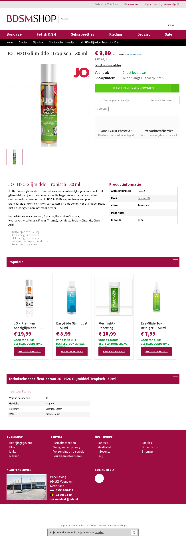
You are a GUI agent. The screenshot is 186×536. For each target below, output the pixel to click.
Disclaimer (91, 525)
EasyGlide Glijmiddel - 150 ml (71, 325)
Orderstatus (150, 447)
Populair (92, 261)
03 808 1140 (63, 495)
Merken (14, 456)
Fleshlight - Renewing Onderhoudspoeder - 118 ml (114, 325)
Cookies (147, 443)
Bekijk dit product (30, 351)
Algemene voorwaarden (72, 525)
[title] (81, 72)
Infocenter (105, 452)
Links (12, 452)
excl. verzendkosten (134, 54)
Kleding (115, 34)
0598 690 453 (64, 490)
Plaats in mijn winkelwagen (133, 88)
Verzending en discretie (68, 452)
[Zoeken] (112, 19)
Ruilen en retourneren (67, 456)
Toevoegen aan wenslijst (116, 100)
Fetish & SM (46, 34)
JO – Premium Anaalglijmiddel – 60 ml (29, 325)
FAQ (100, 456)
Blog (12, 447)
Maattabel (102, 108)
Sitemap (147, 452)
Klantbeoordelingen (117, 525)
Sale (168, 34)
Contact (103, 443)
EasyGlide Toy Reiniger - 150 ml (153, 325)
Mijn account (151, 4)
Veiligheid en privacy (66, 447)
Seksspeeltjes (82, 34)
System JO (144, 198)
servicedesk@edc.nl (64, 499)
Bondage (14, 34)
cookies (99, 532)
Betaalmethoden (64, 443)
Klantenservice (131, 4)
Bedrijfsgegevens (20, 443)
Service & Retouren (161, 100)
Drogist (143, 34)
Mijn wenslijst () (171, 4)
